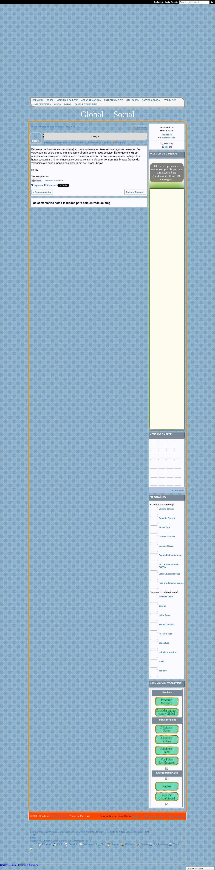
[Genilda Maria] (161, 481)
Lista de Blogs (133, 831)
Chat (103, 844)
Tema (176, 844)
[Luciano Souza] (154, 551)
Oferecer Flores (102, 831)
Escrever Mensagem (40, 831)
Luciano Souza (166, 545)
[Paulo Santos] (153, 445)
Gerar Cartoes (71, 831)
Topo (32, 834)
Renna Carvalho (166, 624)
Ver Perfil (144, 831)
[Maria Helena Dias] (169, 463)
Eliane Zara (164, 527)
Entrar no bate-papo (195, 868)
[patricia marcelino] (154, 657)
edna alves (164, 642)
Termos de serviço (176, 815)
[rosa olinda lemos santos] (154, 588)
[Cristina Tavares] (154, 514)
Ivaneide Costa (166, 596)
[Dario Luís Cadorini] (153, 481)
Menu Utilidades (45, 840)
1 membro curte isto (53, 180)
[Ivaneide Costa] (154, 601)
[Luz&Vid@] (153, 472)
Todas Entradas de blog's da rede (47, 126)
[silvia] (154, 666)
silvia (161, 661)
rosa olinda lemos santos (171, 582)
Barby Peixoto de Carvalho (70, 142)
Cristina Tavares (166, 508)
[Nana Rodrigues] (177, 481)
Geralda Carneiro (167, 536)
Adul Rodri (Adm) (59, 815)
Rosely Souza (165, 633)
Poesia (88, 840)
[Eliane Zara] (154, 532)
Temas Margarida (75, 840)
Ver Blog (120, 142)
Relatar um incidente (154, 815)
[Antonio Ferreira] (161, 445)
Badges (136, 815)
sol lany (163, 670)
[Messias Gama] (153, 454)
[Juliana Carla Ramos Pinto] (161, 463)
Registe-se (158, 2)
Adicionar (141, 127)
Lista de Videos (117, 831)
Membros (129, 844)
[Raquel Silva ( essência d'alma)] (177, 445)
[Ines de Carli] (177, 463)
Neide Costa (164, 615)
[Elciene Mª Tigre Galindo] (169, 472)
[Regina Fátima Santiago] (154, 560)
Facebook (52, 185)
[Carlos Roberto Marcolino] (169, 454)
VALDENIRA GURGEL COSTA (169, 566)
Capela (33, 840)
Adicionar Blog (57, 831)
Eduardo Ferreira (167, 517)
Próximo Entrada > (135, 192)
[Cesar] (169, 445)
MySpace (38, 185)
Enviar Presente (86, 831)
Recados (73, 844)
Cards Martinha (60, 840)
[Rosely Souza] (154, 638)
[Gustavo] (177, 454)
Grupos (144, 844)
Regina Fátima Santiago (170, 555)
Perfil (59, 844)
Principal (46, 844)
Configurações (161, 844)
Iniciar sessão (168, 137)
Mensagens (88, 844)
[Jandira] (154, 611)
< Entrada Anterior (42, 192)
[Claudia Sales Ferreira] (153, 463)
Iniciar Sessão (171, 2)
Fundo (33, 837)
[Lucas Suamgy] (169, 481)
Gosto (38, 180)
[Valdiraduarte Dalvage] (154, 579)
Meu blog (70, 126)
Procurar (212, 2)
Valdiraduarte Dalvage (169, 573)
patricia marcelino (167, 652)
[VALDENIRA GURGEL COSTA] (154, 569)
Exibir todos (178, 490)
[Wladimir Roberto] (161, 454)
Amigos (115, 844)
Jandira (162, 605)
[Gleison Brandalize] (161, 472)
